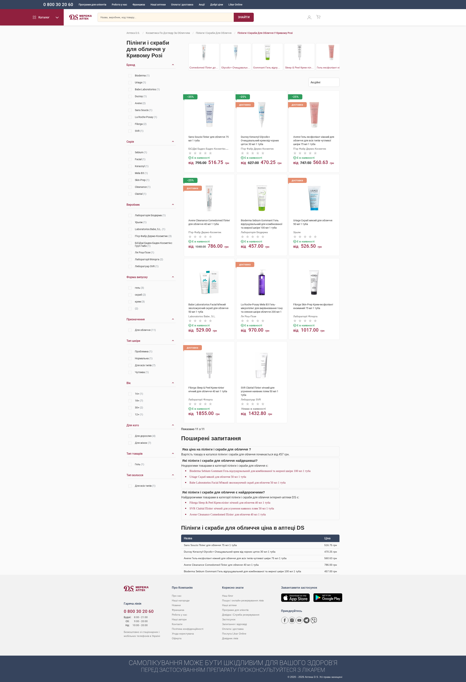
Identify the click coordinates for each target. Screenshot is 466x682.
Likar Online (235, 4)
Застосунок (228, 619)
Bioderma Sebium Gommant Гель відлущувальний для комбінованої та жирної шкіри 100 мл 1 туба (250, 471)
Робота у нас (119, 4)
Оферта (176, 638)
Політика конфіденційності (187, 628)
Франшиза (139, 4)
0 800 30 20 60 (58, 4)
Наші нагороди (180, 600)
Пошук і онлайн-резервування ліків (243, 600)
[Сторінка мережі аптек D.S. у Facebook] (284, 620)
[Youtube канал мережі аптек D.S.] (299, 620)
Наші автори (179, 619)
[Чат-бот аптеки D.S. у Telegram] (306, 620)
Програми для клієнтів (92, 4)
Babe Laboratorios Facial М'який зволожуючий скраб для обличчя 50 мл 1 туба (237, 482)
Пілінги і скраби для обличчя (214, 32)
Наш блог (227, 595)
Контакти (177, 624)
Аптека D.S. (133, 32)
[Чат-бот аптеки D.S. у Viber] (313, 620)
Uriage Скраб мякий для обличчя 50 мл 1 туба (217, 476)
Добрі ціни (216, 4)
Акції (202, 4)
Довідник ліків (230, 638)
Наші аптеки (158, 4)
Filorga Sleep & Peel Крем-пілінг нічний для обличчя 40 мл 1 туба (229, 502)
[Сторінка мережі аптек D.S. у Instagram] (292, 620)
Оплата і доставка (182, 4)
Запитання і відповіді (234, 624)
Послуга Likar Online (234, 633)
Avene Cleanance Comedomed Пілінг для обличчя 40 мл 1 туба (227, 514)
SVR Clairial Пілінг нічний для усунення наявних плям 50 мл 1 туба (231, 508)
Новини (176, 605)
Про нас (176, 595)
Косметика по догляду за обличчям (168, 32)
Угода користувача (183, 633)
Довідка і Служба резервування (240, 614)
